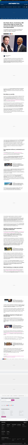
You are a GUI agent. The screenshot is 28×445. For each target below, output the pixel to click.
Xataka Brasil (3, 439)
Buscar (25, 419)
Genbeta (14, 3)
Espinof (13, 426)
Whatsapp (17, 18)
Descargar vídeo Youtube (21, 395)
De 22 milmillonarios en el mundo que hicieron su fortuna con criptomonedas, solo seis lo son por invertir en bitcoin (18, 249)
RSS (10, 405)
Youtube (7, 405)
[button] (8, 55)
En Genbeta (14, 182)
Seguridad (11, 412)
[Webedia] (3, 422)
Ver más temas (4, 416)
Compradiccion (3, 434)
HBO (23, 18)
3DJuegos (8, 425)
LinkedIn (12, 405)
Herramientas (3, 412)
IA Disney (11, 395)
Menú (3, 4)
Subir (24, 422)
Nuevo (25, 4)
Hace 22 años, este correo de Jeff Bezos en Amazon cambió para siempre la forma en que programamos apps (18, 301)
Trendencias (3, 432)
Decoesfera (3, 433)
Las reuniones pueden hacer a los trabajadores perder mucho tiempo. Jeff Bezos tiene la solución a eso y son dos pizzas (18, 344)
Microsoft (11, 18)
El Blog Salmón (8, 432)
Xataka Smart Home (3, 428)
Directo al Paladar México (19, 439)
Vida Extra (8, 426)
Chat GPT (8, 395)
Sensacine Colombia (13, 440)
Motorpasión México (23, 439)
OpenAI (3, 18)
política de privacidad (10, 401)
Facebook (9, 33)
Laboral (11, 413)
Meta (5, 18)
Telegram (8, 405)
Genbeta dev (20, 412)
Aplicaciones (26, 18)
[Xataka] (0, 0)
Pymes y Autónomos (8, 433)
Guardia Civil (8, 18)
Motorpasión (23, 425)
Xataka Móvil (3, 426)
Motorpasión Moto (24, 426)
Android (14, 18)
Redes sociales (3, 413)
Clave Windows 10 (16, 395)
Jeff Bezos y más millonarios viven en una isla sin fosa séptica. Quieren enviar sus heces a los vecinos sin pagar (18, 184)
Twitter (10, 33)
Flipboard (11, 33)
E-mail (12, 33)
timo (19, 413)
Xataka (2, 425)
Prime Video (20, 18)
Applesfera (3, 427)
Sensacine (13, 425)
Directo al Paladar (19, 425)
